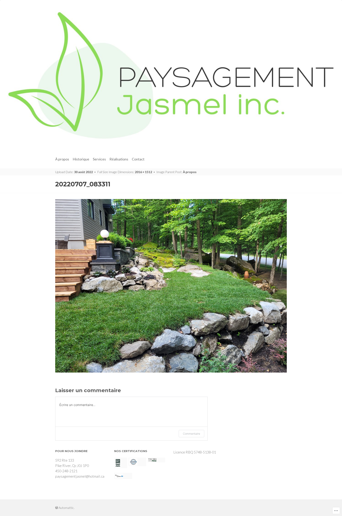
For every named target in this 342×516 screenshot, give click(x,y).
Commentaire (191, 433)
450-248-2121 (66, 471)
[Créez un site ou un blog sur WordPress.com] (56, 507)
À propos (62, 159)
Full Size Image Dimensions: (124, 172)
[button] (120, 463)
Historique (81, 159)
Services (99, 159)
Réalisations (118, 159)
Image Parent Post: (176, 172)
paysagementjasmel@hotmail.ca (79, 476)
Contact (138, 159)
